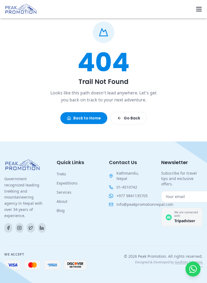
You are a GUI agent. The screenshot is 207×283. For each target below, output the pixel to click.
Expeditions (67, 183)
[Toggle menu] (199, 9)
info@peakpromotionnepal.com (144, 204)
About (62, 201)
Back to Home (87, 118)
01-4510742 (126, 187)
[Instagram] (20, 228)
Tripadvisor (184, 220)
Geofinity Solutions (189, 262)
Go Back (132, 118)
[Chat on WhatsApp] (193, 269)
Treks (61, 173)
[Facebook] (8, 228)
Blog (61, 210)
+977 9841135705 (132, 195)
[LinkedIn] (42, 228)
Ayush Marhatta (201, 266)
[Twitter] (31, 228)
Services (64, 192)
